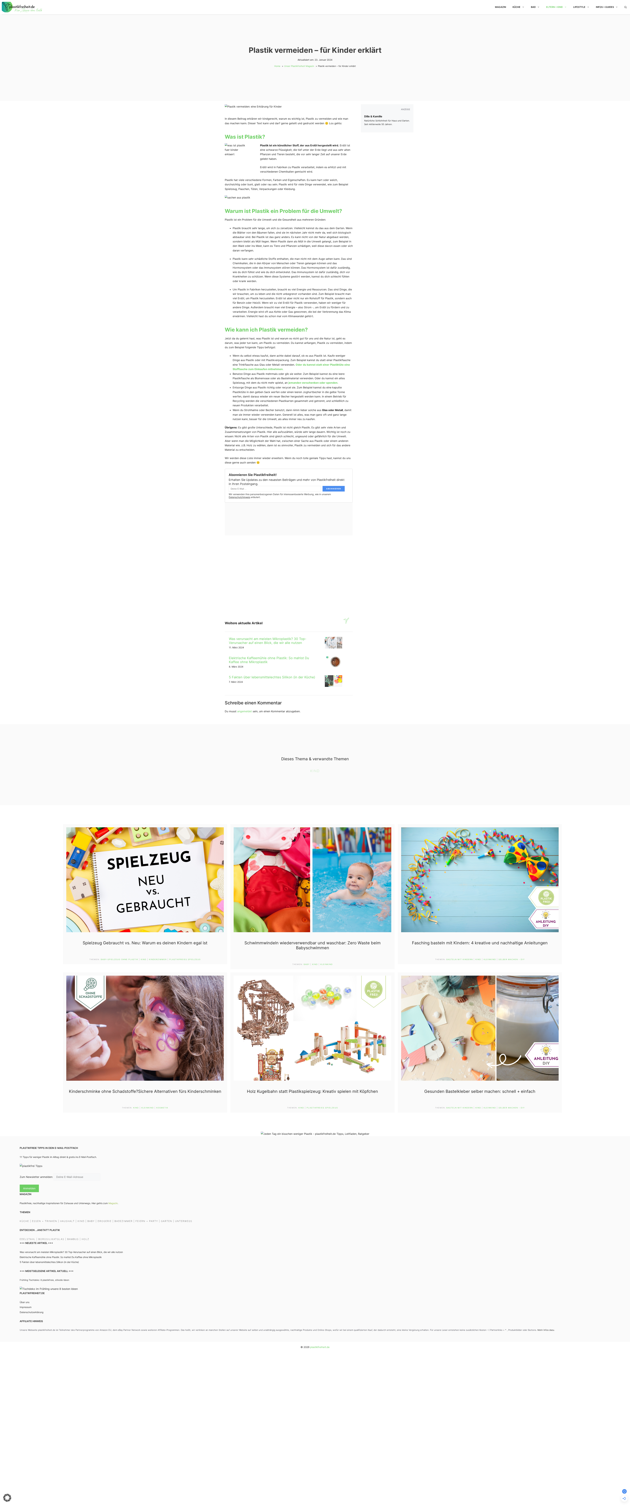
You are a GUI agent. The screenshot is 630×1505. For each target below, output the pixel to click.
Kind (315, 771)
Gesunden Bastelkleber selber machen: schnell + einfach (479, 1091)
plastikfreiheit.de (320, 1347)
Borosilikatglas (51, 1239)
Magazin (500, 7)
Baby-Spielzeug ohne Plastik (119, 959)
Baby (307, 964)
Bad (533, 7)
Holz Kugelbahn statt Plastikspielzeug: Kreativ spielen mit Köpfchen (312, 1091)
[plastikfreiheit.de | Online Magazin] (22, 7)
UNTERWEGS (183, 1221)
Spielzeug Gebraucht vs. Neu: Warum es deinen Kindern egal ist (145, 942)
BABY (91, 1221)
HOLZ (85, 1239)
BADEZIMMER (124, 1221)
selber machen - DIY (512, 959)
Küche (516, 7)
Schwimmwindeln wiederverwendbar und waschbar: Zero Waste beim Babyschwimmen (312, 945)
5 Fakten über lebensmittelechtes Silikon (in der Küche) (272, 677)
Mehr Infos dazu (545, 1330)
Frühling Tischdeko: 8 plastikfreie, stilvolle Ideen (44, 1280)
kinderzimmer (158, 959)
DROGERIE (105, 1221)
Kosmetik (162, 1108)
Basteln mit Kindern (459, 959)
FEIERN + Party (147, 1221)
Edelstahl (27, 1239)
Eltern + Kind (554, 7)
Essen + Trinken (44, 1221)
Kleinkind (326, 964)
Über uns (24, 1302)
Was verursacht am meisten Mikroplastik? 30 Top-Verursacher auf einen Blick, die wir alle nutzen (267, 641)
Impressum (26, 1307)
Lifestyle (579, 7)
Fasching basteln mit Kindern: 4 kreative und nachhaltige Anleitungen (480, 942)
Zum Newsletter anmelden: (37, 1177)
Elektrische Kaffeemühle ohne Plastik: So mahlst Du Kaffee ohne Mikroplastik (61, 1257)
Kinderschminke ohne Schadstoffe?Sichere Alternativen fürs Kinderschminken (145, 1091)
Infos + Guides (605, 7)
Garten (166, 1221)
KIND (81, 1221)
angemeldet (244, 711)
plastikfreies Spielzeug (185, 959)
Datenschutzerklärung (31, 1312)
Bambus (73, 1239)
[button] (625, 7)
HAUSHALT (67, 1221)
